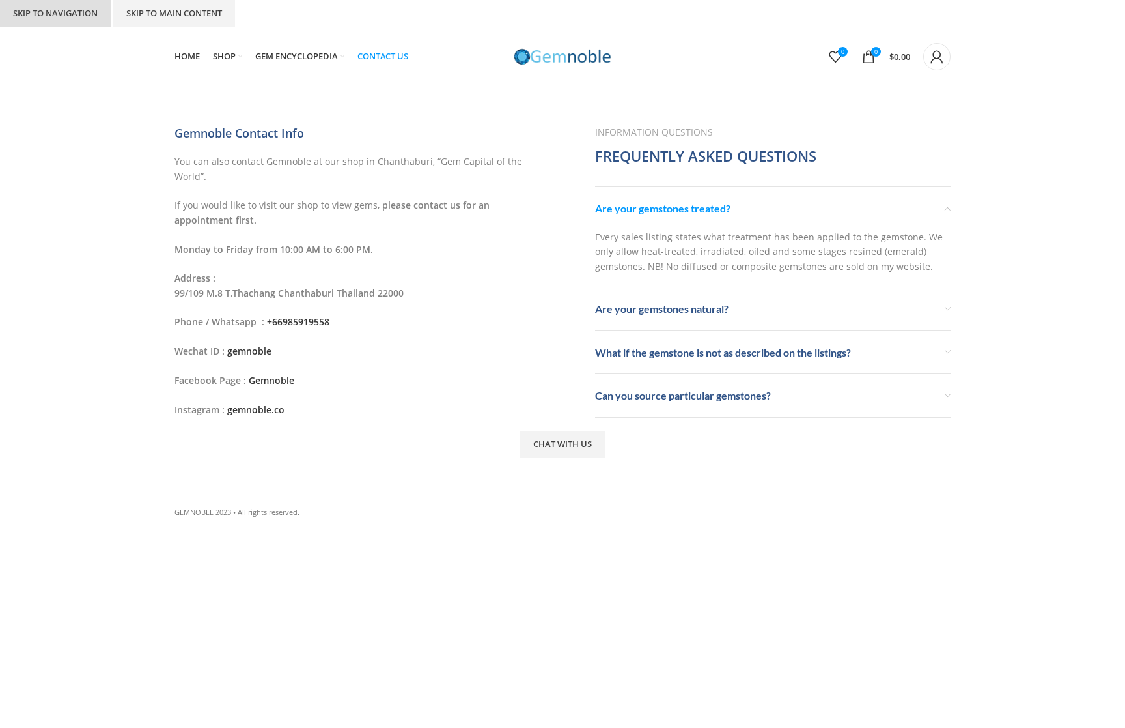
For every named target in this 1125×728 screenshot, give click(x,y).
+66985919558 (298, 321)
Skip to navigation (55, 13)
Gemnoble (271, 380)
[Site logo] (562, 56)
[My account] (937, 57)
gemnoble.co (256, 409)
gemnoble (250, 351)
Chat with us (562, 444)
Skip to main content (174, 13)
